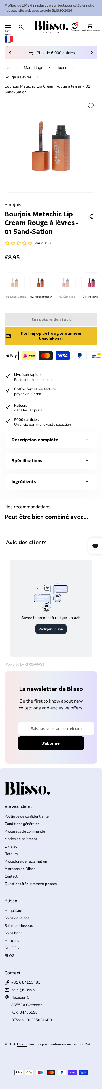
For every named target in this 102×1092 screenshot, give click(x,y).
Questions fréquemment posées (31, 883)
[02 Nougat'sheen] (40, 282)
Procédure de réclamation (26, 861)
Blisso (22, 1044)
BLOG (9, 955)
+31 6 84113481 (25, 982)
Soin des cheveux (19, 925)
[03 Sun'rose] (65, 282)
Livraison (12, 846)
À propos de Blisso (20, 868)
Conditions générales (22, 823)
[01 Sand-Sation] (14, 282)
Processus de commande (25, 831)
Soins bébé (14, 933)
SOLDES (12, 948)
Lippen (61, 67)
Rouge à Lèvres (18, 77)
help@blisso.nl (23, 990)
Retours (11, 853)
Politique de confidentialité (27, 816)
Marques (12, 940)
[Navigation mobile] (8, 26)
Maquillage (33, 67)
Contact (11, 876)
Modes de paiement (21, 838)
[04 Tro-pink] (91, 282)
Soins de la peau (18, 918)
